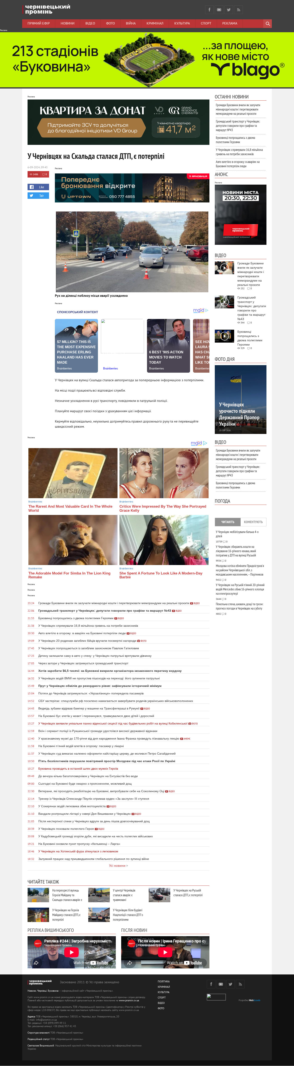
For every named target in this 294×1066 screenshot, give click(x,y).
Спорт (206, 23)
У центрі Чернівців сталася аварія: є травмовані (124, 895)
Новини (67, 23)
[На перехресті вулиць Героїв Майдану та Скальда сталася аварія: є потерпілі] (38, 895)
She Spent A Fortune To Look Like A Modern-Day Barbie (160, 575)
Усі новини (117, 866)
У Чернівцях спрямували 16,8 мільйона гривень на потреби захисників (239, 151)
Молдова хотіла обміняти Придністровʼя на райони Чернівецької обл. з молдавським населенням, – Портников (240, 570)
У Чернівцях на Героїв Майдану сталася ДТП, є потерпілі (66, 915)
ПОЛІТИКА (164, 981)
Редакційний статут (39, 1039)
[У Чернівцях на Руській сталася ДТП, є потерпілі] (159, 895)
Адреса (31, 1017)
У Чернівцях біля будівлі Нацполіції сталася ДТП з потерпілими (128, 915)
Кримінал (155, 23)
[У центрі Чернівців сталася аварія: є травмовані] (99, 895)
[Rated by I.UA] (216, 1000)
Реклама (229, 23)
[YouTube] (219, 9)
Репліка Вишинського (51, 930)
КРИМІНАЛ (164, 987)
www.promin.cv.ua (129, 1000)
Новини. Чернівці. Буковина (43, 991)
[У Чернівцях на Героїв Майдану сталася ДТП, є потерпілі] (38, 915)
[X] (228, 9)
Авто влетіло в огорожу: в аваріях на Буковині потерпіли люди (238, 163)
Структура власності (39, 1033)
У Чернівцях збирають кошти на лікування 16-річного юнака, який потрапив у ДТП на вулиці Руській (236, 550)
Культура (182, 23)
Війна (131, 23)
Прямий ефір (39, 23)
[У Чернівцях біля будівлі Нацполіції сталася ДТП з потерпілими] (99, 915)
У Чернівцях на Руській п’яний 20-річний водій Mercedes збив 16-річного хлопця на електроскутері (240, 589)
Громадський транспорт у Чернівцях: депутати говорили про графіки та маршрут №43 (238, 125)
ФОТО (161, 1008)
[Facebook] (209, 9)
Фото (110, 23)
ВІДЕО (161, 1003)
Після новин (134, 930)
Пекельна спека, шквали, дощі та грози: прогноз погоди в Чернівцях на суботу (239, 606)
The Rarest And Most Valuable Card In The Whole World (70, 508)
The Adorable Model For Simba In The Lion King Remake (69, 575)
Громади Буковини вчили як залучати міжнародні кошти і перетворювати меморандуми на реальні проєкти (238, 109)
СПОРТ (162, 998)
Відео (90, 23)
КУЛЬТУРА (163, 992)
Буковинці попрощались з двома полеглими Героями (235, 139)
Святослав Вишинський (41, 1046)
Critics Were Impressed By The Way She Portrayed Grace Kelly (162, 508)
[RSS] (238, 9)
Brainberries (35, 501)
